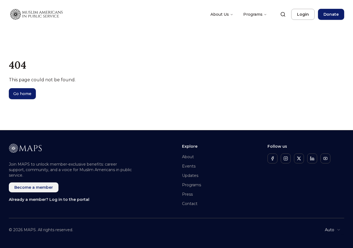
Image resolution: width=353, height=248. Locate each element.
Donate (331, 14)
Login (303, 14)
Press (187, 194)
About (188, 156)
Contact (189, 203)
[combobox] (333, 230)
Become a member (33, 187)
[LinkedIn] (312, 158)
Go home (22, 93)
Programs (253, 14)
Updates (190, 175)
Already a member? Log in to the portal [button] (49, 199)
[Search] (283, 14)
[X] (299, 158)
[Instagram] (286, 158)
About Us (219, 14)
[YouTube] (325, 158)
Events (189, 166)
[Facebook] (272, 158)
